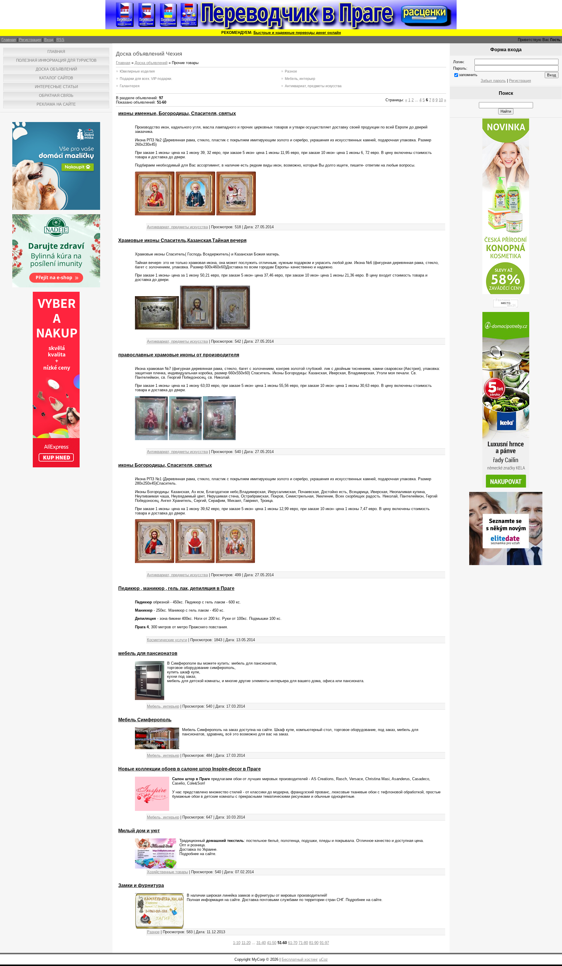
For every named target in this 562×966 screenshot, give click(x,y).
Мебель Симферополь (145, 719)
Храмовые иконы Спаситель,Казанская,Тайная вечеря (182, 240)
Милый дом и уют (139, 830)
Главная (8, 39)
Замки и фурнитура (141, 885)
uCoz (323, 959)
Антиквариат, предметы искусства (313, 86)
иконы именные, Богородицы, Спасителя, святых (177, 113)
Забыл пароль (493, 80)
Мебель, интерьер (300, 79)
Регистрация (30, 39)
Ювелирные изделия (137, 71)
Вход (48, 39)
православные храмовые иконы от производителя (178, 354)
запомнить (468, 75)
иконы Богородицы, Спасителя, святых (165, 465)
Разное (291, 71)
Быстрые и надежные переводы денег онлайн (297, 32)
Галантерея (130, 86)
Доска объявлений (151, 63)
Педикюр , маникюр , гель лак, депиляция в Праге (176, 588)
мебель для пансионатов (147, 653)
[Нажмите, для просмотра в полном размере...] (154, 214)
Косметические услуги (167, 640)
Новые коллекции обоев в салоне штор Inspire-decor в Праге (189, 768)
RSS (60, 39)
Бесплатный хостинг (300, 959)
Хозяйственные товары (167, 872)
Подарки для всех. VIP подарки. (146, 79)
